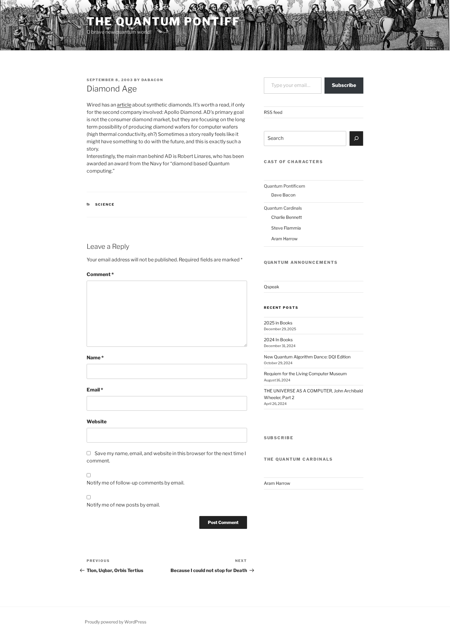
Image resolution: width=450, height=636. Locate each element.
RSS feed (273, 112)
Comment (100, 274)
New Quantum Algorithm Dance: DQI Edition (307, 356)
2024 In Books (278, 339)
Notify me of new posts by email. (123, 505)
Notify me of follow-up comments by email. (135, 483)
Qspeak (271, 286)
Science (105, 204)
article (124, 105)
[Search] (356, 138)
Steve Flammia (286, 227)
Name (95, 358)
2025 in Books (278, 322)
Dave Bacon (283, 194)
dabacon (152, 80)
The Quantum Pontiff (163, 21)
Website (97, 422)
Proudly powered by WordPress (115, 621)
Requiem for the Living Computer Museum (305, 373)
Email (95, 390)
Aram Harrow (284, 238)
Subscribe (344, 85)
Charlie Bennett (286, 217)
